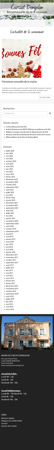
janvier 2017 (10, 284)
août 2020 (10, 226)
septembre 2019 (12, 232)
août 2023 (10, 167)
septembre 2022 (12, 187)
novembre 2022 (12, 182)
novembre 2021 (12, 206)
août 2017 (10, 265)
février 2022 (10, 198)
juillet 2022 (10, 193)
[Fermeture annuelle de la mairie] (27, 58)
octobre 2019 (11, 229)
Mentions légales (7, 418)
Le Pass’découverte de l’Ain (16, 127)
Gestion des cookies (9, 426)
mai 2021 (9, 216)
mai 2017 (9, 273)
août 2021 (10, 211)
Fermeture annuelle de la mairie (19, 82)
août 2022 (10, 190)
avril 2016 (9, 307)
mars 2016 (10, 310)
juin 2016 (9, 302)
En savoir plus (45, 97)
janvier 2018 (10, 252)
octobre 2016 (11, 291)
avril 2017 (9, 276)
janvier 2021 (10, 219)
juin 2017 (9, 271)
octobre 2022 (11, 185)
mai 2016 (9, 304)
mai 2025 (9, 159)
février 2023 (10, 177)
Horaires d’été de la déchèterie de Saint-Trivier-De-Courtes (28, 135)
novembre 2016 (12, 289)
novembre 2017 (12, 258)
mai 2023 (9, 172)
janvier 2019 (10, 239)
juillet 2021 (10, 213)
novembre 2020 (12, 221)
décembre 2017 (12, 255)
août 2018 (10, 242)
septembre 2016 (12, 294)
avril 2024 (9, 164)
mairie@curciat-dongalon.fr (15, 365)
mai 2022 (9, 195)
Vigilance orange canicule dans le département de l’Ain (27, 132)
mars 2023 (10, 174)
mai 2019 (9, 234)
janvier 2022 (10, 200)
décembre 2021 (12, 203)
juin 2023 (9, 169)
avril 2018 (9, 250)
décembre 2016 (12, 286)
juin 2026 (9, 154)
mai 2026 (9, 156)
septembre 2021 (12, 208)
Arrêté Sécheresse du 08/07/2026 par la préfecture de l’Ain (28, 130)
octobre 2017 (11, 260)
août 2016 (10, 297)
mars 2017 (10, 278)
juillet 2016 (10, 299)
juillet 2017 (10, 268)
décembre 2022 (12, 180)
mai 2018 (9, 247)
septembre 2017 (12, 263)
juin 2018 (9, 245)
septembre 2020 (12, 224)
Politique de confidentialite (11, 421)
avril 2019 (9, 237)
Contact (4, 424)
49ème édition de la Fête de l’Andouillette (22, 137)
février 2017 (10, 281)
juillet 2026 (10, 151)
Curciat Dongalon (27, 6)
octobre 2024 (11, 161)
